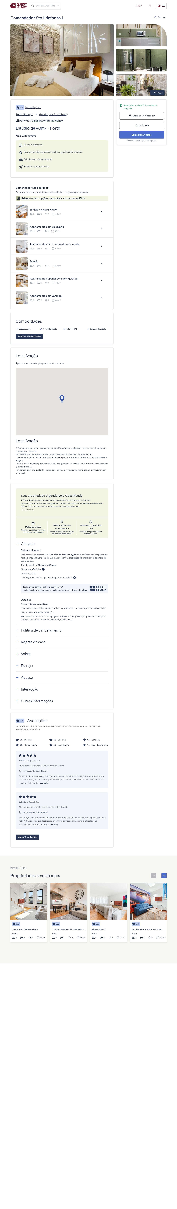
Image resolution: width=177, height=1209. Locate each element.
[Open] (58, 6)
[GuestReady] (18, 5)
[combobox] (45, 5)
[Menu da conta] (161, 6)
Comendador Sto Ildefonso (46, 120)
